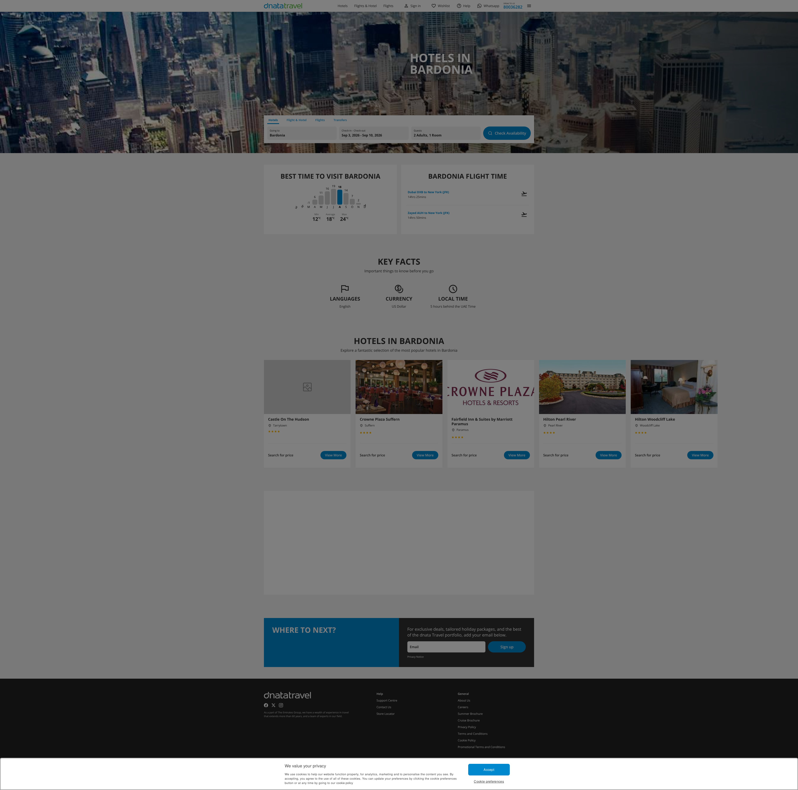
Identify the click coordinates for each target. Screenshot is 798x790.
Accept (489, 769)
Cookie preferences (489, 781)
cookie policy (344, 783)
